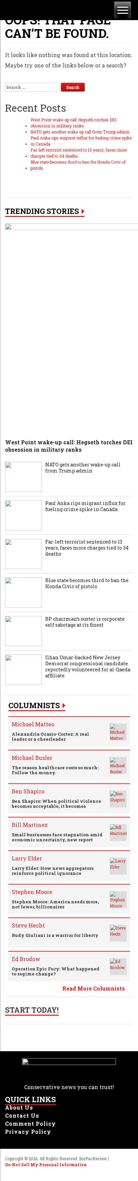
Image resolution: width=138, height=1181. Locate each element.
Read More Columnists (93, 988)
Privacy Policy (28, 1131)
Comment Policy (30, 1123)
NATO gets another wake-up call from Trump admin (79, 131)
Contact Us (22, 1115)
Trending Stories (42, 211)
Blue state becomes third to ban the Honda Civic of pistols (78, 165)
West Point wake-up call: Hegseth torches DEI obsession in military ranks (73, 122)
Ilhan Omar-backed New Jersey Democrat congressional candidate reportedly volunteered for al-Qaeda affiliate (87, 667)
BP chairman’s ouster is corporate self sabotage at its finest (85, 622)
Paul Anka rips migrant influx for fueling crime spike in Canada (81, 141)
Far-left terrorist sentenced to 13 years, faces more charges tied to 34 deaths (78, 153)
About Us (19, 1107)
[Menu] (122, 10)
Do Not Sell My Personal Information (46, 1164)
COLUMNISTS (34, 705)
